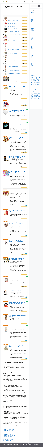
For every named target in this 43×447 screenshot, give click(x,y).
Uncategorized (33, 66)
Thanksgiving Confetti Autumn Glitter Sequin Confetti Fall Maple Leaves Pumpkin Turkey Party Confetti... (17, 191)
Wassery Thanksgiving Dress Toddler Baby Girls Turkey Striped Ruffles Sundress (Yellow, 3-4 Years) (17, 303)
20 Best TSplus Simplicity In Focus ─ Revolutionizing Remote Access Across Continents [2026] (35, 93)
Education (32, 28)
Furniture (32, 36)
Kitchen (32, 48)
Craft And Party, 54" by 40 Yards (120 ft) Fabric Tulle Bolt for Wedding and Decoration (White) (17, 111)
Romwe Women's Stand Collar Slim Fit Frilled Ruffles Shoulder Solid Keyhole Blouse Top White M (17, 291)
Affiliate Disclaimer (37, 1)
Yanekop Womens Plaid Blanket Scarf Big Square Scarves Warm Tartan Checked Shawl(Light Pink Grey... (17, 241)
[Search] (39, 6)
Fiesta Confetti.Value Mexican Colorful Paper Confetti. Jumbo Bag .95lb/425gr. (17, 278)
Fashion (32, 31)
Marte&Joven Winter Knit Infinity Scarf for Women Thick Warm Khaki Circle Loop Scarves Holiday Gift (17, 223)
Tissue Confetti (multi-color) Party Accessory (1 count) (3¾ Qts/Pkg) (17, 316)
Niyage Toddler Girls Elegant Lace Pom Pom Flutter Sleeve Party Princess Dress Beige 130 (18, 346)
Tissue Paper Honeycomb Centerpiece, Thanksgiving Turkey (17, 211)
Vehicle (32, 67)
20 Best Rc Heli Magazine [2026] (7, 440)
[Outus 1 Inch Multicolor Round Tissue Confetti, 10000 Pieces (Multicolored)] (6, 37)
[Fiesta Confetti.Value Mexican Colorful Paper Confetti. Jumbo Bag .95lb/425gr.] (6, 56)
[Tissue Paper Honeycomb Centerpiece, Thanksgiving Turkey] (6, 43)
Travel (32, 65)
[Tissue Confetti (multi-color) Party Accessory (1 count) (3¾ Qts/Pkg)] (6, 67)
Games (32, 39)
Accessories (32, 12)
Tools (31, 64)
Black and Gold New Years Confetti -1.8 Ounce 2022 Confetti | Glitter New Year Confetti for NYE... (17, 259)
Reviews (32, 56)
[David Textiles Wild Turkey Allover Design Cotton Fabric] (6, 18)
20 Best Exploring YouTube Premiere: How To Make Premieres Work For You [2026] (35, 96)
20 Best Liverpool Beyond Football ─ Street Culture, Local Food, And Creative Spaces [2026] (35, 77)
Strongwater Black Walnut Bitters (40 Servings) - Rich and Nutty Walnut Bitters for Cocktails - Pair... (17, 157)
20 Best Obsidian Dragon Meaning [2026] (8, 439)
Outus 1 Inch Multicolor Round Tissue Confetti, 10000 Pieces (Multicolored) (17, 172)
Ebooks (32, 27)
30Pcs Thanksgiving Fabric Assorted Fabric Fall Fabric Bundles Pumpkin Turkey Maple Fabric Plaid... (17, 138)
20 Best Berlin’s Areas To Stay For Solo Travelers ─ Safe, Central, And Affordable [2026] (35, 85)
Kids (31, 46)
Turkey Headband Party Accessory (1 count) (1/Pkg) (13, 20)
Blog (24, 1)
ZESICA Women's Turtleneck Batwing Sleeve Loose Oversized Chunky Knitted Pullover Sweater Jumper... (17, 327)
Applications (32, 13)
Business (32, 19)
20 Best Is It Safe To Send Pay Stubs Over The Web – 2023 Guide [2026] (35, 80)
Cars (31, 21)
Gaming (32, 40)
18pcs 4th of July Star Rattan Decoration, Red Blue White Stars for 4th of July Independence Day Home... (17, 102)
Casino (32, 22)
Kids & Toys (32, 47)
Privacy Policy (32, 1)
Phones (32, 54)
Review (22, 1)
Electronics (32, 29)
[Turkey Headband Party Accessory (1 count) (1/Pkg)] (6, 20)
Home (19, 1)
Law (31, 49)
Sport (31, 58)
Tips (31, 63)
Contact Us (28, 1)
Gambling (32, 38)
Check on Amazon (25, 20)
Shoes (32, 57)
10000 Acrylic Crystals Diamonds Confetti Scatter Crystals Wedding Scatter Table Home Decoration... (18, 124)
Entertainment (33, 30)
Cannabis (32, 20)
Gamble (32, 37)
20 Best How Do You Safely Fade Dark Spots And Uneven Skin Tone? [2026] (35, 75)
